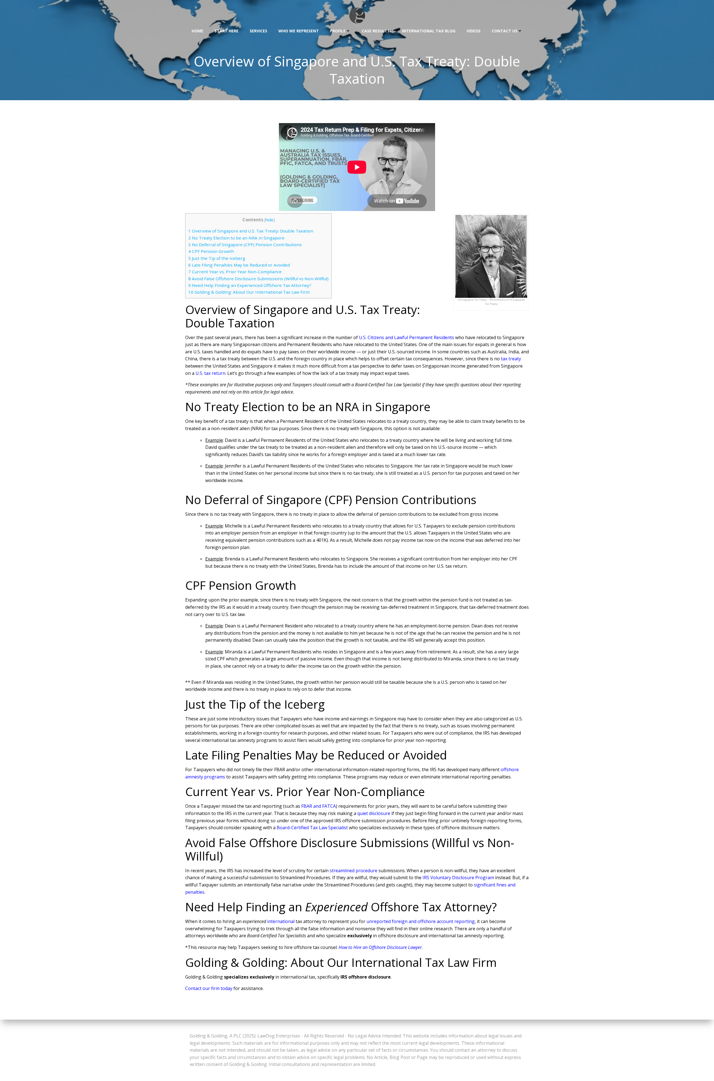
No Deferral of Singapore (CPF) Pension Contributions (245, 244)
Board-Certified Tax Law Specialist (312, 827)
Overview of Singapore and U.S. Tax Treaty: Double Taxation (250, 231)
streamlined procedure (353, 870)
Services (258, 30)
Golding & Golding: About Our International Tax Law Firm (249, 292)
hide (269, 219)
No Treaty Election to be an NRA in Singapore (236, 238)
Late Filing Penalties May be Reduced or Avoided (239, 265)
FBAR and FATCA (318, 806)
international (281, 921)
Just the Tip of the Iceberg (216, 258)
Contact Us (504, 30)
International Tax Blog (428, 30)
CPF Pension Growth (211, 251)
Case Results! (376, 30)
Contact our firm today (208, 988)
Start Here (226, 30)
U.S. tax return (210, 373)
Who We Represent (298, 30)
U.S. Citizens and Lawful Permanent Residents (406, 337)
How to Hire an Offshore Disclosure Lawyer (380, 947)
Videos (474, 30)
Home (197, 30)
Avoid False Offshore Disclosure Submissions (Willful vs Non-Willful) (258, 278)
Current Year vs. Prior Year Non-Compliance (235, 271)
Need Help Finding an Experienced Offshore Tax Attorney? (249, 285)
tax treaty (511, 359)
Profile (338, 30)
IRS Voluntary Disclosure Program (458, 877)
